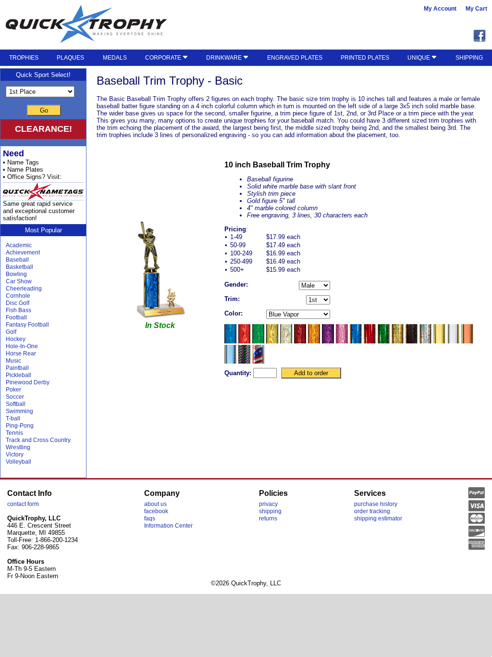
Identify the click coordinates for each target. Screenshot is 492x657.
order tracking (372, 511)
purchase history (375, 504)
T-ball (13, 418)
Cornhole (18, 295)
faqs (149, 518)
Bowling (16, 274)
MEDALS (115, 57)
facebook (156, 511)
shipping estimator (378, 518)
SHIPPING (469, 57)
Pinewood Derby (27, 382)
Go (44, 110)
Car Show (19, 281)
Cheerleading (24, 288)
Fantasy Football (27, 324)
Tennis (14, 433)
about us (155, 504)
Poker (13, 389)
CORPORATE (164, 57)
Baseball (17, 259)
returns (268, 518)
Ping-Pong (20, 425)
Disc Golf (17, 303)
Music (13, 360)
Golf (11, 331)
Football (16, 317)
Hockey (15, 339)
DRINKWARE (224, 57)
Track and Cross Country (38, 440)
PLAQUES (70, 57)
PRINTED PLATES (365, 57)
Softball (15, 404)
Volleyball (18, 461)
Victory (15, 454)
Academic (19, 245)
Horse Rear (21, 353)
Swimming (19, 411)
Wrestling (18, 447)
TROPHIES (23, 57)
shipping (270, 511)
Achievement (23, 252)
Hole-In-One (22, 346)
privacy (268, 504)
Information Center (168, 525)
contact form (23, 504)
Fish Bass (18, 310)
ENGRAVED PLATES (294, 57)
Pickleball (18, 375)
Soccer (15, 396)
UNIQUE (419, 57)
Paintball (17, 368)
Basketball (19, 267)
